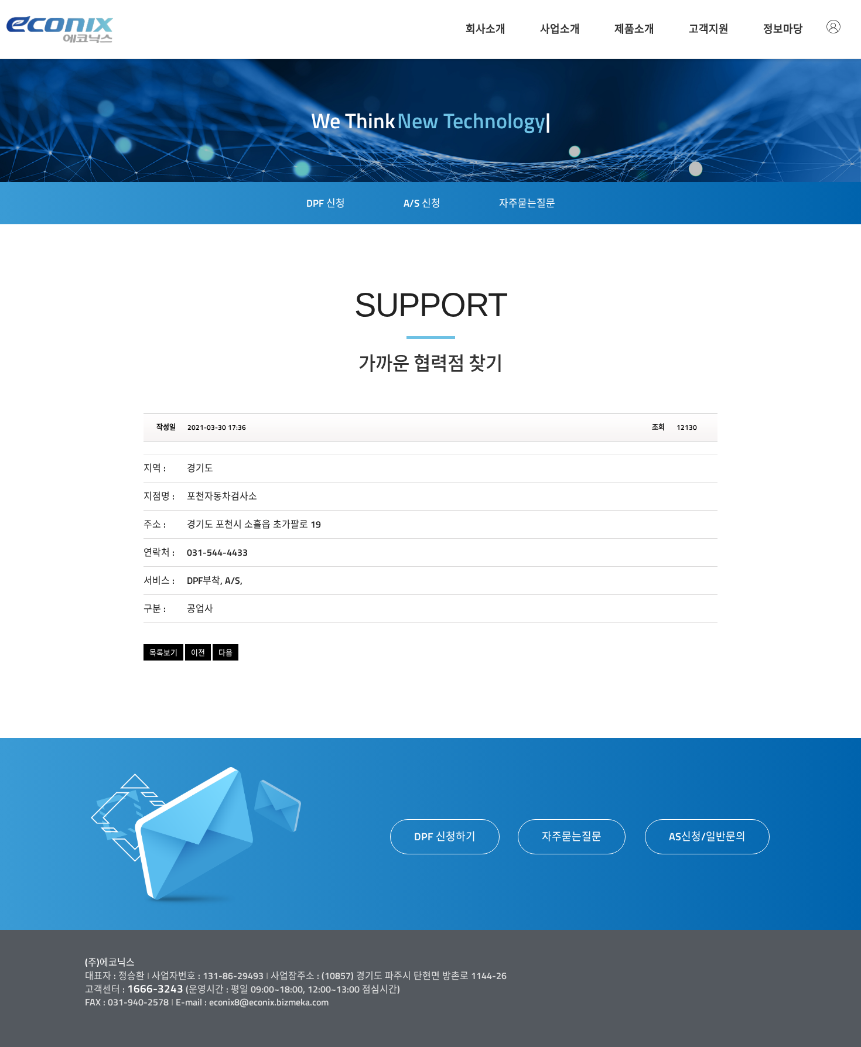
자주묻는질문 (527, 203)
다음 (225, 652)
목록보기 (163, 652)
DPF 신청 (325, 203)
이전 (198, 652)
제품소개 (634, 29)
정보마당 (783, 29)
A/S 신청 (422, 203)
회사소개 (485, 29)
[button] (445, 836)
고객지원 (709, 29)
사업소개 (560, 29)
